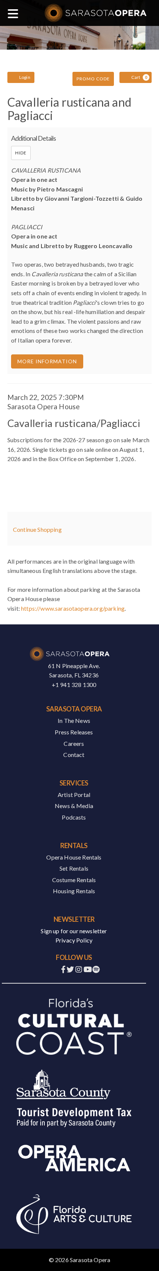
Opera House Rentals (73, 857)
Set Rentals (74, 868)
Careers (74, 743)
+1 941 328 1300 (74, 684)
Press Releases (74, 731)
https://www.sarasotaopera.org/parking (73, 608)
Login (24, 77)
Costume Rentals (74, 879)
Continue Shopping (37, 529)
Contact (73, 754)
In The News (74, 720)
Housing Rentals (74, 890)
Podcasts (74, 817)
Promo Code (93, 78)
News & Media (74, 805)
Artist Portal (74, 794)
